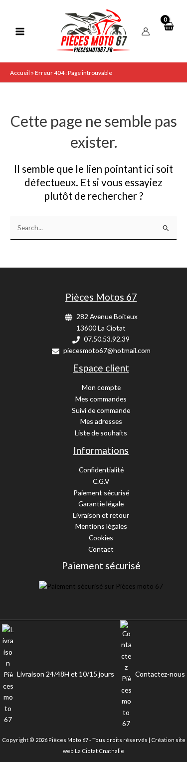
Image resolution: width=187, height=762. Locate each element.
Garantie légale (101, 503)
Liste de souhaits (101, 432)
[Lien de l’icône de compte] (145, 31)
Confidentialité (101, 469)
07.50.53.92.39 (107, 339)
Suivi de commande (101, 410)
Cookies (101, 537)
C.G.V (101, 481)
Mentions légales (101, 526)
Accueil (20, 72)
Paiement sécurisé (101, 492)
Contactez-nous (160, 674)
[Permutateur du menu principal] (19, 31)
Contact (101, 549)
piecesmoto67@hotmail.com (107, 350)
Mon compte (101, 387)
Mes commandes (101, 398)
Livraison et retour (101, 515)
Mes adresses (101, 421)
